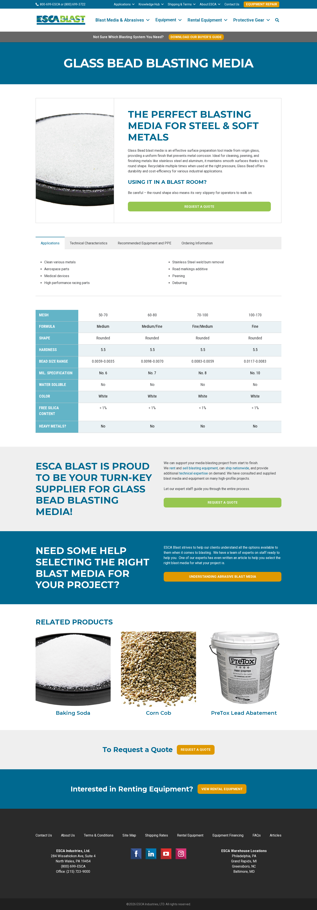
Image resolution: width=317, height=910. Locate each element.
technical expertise (193, 473)
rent (172, 468)
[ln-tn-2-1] (151, 853)
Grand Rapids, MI (244, 861)
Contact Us (44, 835)
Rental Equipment (190, 835)
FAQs (257, 835)
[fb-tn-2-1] (136, 853)
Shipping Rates (156, 835)
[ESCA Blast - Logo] (61, 20)
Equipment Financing (227, 835)
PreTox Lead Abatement (244, 713)
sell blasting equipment (200, 468)
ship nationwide (237, 468)
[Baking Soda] (73, 669)
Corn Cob (158, 713)
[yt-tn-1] (166, 853)
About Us (68, 835)
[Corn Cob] (158, 669)
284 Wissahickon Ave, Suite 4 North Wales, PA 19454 (73, 856)
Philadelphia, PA (244, 856)
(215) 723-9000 (78, 871)
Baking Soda (73, 713)
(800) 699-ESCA (73, 866)
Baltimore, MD (244, 871)
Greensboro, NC (244, 866)
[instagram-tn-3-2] (181, 853)
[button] (133, 4)
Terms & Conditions (98, 835)
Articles (275, 835)
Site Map (129, 835)
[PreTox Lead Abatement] (243, 669)
